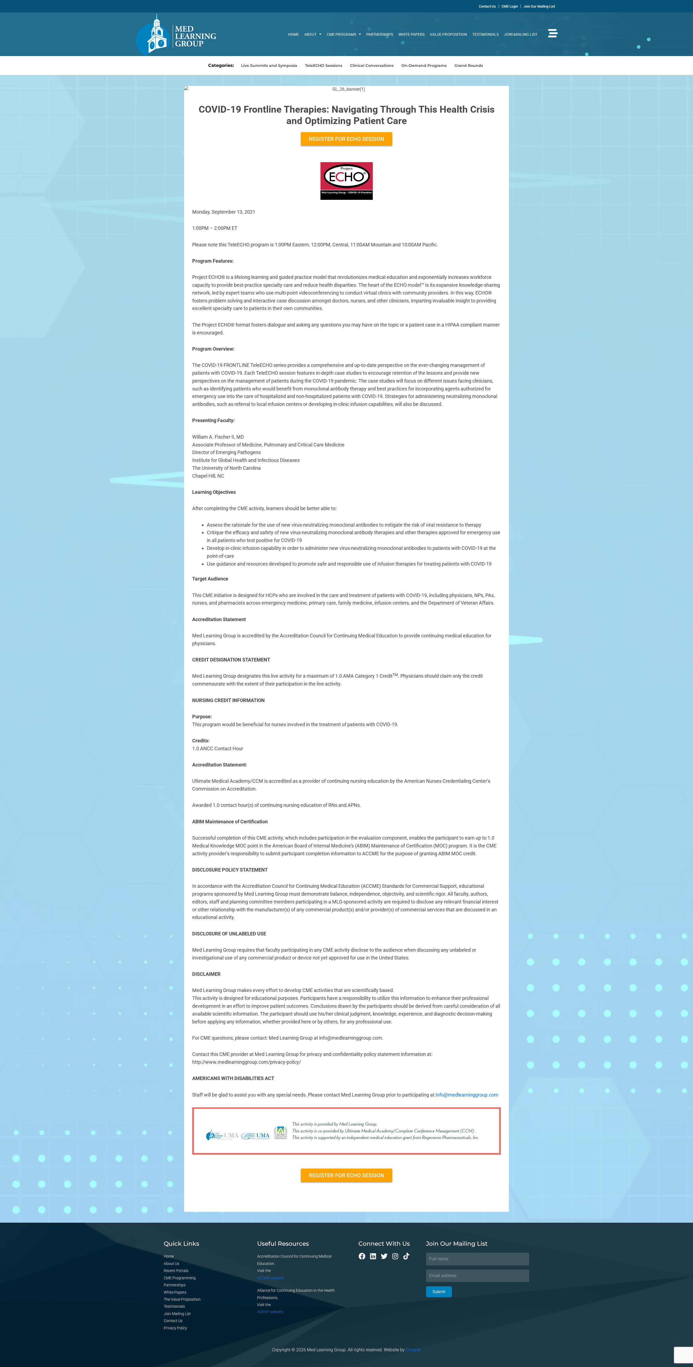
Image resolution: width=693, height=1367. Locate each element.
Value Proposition (448, 34)
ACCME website (270, 1278)
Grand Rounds (469, 65)
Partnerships (379, 34)
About (310, 34)
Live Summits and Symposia (269, 65)
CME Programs (341, 34)
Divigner (413, 1349)
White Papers (411, 34)
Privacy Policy (175, 1328)
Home (293, 34)
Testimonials (485, 34)
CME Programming (180, 1278)
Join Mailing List (520, 34)
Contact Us (173, 1321)
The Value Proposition (182, 1299)
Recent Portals (176, 1270)
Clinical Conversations (372, 65)
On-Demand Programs (424, 65)
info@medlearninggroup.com (467, 1095)
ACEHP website (270, 1312)
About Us (171, 1263)
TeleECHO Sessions (323, 65)
